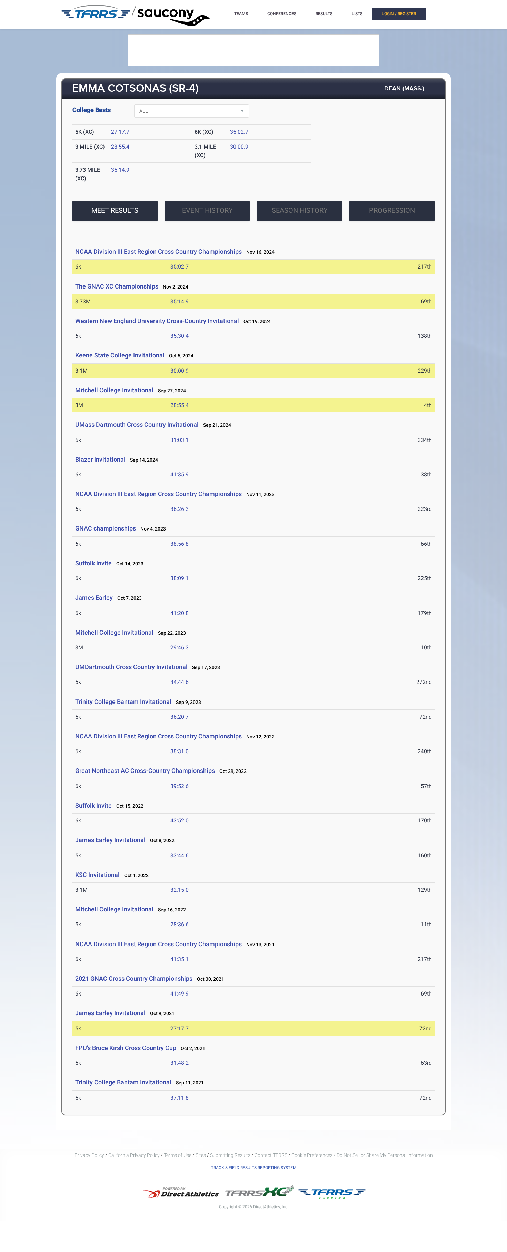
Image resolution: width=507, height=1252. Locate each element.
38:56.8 (179, 544)
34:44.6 (179, 682)
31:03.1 (179, 440)
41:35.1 (179, 959)
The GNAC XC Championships (116, 286)
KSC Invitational (97, 874)
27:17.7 (120, 132)
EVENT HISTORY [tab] (207, 210)
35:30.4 (179, 336)
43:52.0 (179, 820)
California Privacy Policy (134, 1155)
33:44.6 (179, 855)
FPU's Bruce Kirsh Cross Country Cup (125, 1047)
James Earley (94, 597)
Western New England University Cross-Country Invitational (157, 320)
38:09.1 (179, 578)
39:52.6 (179, 786)
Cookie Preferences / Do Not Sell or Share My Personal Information (362, 1155)
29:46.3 (179, 647)
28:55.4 (120, 146)
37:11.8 (179, 1097)
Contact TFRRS (271, 1155)
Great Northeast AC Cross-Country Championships (145, 770)
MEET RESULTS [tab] (114, 210)
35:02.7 (239, 132)
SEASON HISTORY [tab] (300, 210)
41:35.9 (179, 474)
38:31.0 (179, 751)
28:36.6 (179, 924)
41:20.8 (179, 613)
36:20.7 (179, 717)
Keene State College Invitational (120, 355)
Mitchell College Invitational (114, 390)
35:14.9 (120, 169)
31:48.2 (179, 1063)
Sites (201, 1155)
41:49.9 (179, 993)
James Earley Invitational (110, 840)
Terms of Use (177, 1155)
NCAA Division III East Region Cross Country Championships (158, 251)
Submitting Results (230, 1155)
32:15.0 (179, 890)
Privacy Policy (89, 1155)
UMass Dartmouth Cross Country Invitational (137, 424)
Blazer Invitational (100, 459)
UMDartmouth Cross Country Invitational (131, 666)
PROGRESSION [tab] (392, 210)
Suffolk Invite (93, 563)
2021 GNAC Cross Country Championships (133, 978)
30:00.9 (239, 146)
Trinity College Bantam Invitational (123, 701)
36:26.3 (179, 509)
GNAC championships (105, 528)
